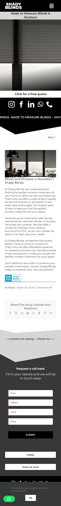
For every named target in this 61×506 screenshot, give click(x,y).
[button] (9, 499)
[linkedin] (31, 104)
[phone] (49, 104)
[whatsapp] (40, 104)
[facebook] (21, 104)
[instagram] (11, 104)
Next (51, 137)
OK (30, 498)
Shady (11, 287)
